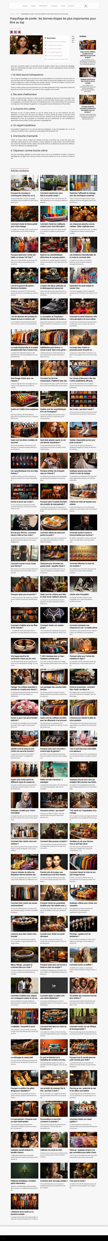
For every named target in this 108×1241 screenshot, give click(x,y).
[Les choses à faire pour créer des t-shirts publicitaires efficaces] (83, 368)
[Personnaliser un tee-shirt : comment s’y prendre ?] (54, 1109)
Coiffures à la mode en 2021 (51, 1150)
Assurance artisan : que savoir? (52, 810)
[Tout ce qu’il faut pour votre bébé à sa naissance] (83, 738)
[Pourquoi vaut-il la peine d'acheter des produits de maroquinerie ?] (54, 491)
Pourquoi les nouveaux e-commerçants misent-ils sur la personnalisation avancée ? (23, 196)
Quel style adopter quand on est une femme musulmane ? (53, 441)
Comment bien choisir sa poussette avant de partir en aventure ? (81, 350)
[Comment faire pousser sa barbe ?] (54, 831)
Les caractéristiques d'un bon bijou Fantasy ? (24, 472)
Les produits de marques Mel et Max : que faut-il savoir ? (52, 1089)
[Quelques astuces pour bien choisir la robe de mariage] (87, 72)
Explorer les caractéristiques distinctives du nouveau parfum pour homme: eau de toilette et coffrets (52, 258)
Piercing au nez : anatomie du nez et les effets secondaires (83, 1089)
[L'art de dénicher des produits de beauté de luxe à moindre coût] (24, 306)
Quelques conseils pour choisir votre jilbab (23, 812)
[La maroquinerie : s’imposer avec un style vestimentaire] (24, 1109)
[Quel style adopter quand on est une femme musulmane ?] (54, 430)
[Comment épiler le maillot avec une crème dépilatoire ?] (54, 985)
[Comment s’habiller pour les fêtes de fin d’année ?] (24, 615)
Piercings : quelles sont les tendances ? (80, 935)
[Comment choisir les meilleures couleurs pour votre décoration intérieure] (54, 214)
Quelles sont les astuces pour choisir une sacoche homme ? (22, 750)
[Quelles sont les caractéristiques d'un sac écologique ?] (54, 399)
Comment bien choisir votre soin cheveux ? (24, 842)
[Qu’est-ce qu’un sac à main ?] (24, 491)
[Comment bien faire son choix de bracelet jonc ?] (54, 1016)
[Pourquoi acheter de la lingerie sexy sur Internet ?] (54, 460)
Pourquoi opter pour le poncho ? (23, 594)
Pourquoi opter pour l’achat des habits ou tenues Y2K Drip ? (23, 256)
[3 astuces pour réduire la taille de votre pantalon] (83, 707)
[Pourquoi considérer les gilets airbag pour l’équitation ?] (24, 1078)
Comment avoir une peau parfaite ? (54, 1181)
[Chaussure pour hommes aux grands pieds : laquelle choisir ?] (54, 553)
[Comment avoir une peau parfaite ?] (54, 1170)
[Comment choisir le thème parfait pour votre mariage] (24, 214)
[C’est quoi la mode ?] (83, 1170)
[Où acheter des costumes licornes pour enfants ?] (83, 985)
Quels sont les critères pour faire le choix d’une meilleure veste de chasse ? (53, 597)
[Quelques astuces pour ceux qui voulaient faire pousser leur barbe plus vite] (83, 769)
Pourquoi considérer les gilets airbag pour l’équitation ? (22, 1089)
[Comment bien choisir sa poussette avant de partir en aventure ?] (83, 337)
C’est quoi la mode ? (78, 1181)
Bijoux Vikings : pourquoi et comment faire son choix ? (21, 966)
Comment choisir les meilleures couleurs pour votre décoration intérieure (52, 227)
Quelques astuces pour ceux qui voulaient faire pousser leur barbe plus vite (83, 782)
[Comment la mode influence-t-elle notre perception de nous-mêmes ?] (83, 306)
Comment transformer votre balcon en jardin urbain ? (51, 194)
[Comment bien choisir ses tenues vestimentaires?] (24, 893)
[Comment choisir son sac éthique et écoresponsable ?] (83, 1016)
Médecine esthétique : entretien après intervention (23, 1182)
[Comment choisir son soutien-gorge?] (54, 615)
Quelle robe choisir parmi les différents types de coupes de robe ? (22, 782)
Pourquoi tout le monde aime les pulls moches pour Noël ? (82, 1058)
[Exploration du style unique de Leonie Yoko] (83, 275)
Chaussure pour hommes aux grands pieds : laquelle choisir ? (52, 565)
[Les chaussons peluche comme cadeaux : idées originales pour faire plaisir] (83, 214)
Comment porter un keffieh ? (81, 964)
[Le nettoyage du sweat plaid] (24, 1047)
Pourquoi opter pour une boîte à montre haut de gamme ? (52, 750)
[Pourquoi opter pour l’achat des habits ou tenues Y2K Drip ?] (24, 244)
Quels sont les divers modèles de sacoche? (24, 441)
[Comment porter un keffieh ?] (83, 954)
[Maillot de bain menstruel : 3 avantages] (54, 769)
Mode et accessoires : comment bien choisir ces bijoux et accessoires (82, 690)
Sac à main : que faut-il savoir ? (82, 409)
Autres (63, 6)
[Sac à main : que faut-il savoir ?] (83, 399)
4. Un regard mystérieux (54, 52)
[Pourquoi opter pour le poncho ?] (24, 584)
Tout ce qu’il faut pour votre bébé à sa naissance (83, 750)
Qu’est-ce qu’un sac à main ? (22, 501)
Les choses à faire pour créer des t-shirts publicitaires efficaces (83, 379)
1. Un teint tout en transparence (56, 42)
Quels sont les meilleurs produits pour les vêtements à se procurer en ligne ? (88, 55)
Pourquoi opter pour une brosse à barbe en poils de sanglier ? (53, 966)
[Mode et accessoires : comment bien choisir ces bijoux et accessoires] (83, 677)
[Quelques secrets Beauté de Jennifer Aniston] (24, 1139)
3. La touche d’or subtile (54, 49)
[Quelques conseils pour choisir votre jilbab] (24, 800)
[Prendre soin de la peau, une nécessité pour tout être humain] (54, 862)
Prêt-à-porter (43, 6)
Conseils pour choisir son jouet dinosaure (52, 935)
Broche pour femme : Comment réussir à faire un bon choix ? (23, 534)
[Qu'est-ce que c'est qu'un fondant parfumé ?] (24, 707)
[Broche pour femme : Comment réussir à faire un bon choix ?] (24, 522)
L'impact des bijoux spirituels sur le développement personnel (53, 287)
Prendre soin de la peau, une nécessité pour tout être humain (53, 873)
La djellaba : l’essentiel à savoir (23, 1026)
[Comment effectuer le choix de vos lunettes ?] (83, 553)
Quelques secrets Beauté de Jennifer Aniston (22, 1151)
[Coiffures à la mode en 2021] (54, 1139)
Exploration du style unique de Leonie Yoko (82, 287)
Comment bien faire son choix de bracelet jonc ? (53, 1028)
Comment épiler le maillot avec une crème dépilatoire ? (52, 997)
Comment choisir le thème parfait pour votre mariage (24, 225)
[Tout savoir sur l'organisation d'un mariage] (83, 800)
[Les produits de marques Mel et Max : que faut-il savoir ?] (54, 1078)
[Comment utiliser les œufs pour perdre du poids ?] (54, 522)
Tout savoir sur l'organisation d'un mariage (83, 812)
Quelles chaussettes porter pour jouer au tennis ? (82, 441)
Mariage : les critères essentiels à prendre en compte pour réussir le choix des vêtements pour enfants (24, 690)
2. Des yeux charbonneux (54, 45)
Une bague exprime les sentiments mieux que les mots (23, 657)
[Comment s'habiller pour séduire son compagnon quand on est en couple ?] (24, 985)
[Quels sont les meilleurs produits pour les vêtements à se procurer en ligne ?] (87, 45)
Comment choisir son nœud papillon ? (81, 1120)
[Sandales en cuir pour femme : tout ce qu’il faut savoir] (83, 831)
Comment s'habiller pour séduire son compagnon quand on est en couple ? (24, 998)
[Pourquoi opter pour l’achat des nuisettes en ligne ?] (83, 646)
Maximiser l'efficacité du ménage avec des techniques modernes (82, 194)
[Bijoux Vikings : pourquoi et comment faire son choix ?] (24, 954)
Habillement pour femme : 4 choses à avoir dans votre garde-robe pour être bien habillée (53, 350)
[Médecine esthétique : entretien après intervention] (24, 1170)
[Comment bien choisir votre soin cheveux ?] (24, 831)
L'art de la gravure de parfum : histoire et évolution (22, 287)
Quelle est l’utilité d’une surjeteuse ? (24, 410)
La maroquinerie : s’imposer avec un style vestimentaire (24, 1120)
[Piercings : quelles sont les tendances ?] (83, 923)
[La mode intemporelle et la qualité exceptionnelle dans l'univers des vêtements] (24, 337)
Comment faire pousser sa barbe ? (53, 841)
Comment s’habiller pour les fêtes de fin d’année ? (24, 626)
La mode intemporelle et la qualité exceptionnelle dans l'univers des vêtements (24, 350)
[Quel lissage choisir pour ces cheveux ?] (24, 368)
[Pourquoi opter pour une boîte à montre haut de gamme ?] (54, 738)
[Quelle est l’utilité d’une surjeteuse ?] (24, 399)
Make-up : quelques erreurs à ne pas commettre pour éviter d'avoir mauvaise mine (83, 1152)
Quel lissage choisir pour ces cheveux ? (22, 379)
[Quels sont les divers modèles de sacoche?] (24, 430)
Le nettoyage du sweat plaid (22, 1057)
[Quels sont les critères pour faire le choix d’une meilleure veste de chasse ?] (54, 584)
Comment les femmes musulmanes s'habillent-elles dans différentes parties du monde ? (54, 381)
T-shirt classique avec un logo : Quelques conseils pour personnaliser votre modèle (52, 659)
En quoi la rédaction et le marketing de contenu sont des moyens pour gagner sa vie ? (52, 1060)
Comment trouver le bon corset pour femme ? (23, 565)
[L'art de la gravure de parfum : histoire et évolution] (24, 275)
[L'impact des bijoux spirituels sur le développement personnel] (54, 275)
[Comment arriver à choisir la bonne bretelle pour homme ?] (83, 522)
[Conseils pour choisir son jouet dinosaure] (54, 923)
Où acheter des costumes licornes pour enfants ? (83, 997)
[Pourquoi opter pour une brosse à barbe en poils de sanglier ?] (54, 954)
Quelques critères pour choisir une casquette (83, 904)
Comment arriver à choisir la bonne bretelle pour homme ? (81, 534)
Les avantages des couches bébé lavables (53, 688)
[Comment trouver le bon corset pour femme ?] (24, 553)
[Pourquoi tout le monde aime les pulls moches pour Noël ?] (83, 1047)
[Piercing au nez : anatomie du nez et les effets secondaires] (83, 1078)
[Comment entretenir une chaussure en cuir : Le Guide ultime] (83, 615)
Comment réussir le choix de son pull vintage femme (83, 873)
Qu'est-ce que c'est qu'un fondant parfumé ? (24, 719)
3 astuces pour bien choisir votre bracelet (23, 935)
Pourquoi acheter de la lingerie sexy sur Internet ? (52, 472)
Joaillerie (25, 6)
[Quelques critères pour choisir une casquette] (83, 893)
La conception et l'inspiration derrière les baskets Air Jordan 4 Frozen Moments (53, 319)
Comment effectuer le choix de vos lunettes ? (82, 565)
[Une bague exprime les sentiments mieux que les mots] (24, 646)
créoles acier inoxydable (79, 594)
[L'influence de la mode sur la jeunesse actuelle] (24, 1201)
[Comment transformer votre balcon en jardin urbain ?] (54, 183)
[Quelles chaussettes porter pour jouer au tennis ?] (83, 430)
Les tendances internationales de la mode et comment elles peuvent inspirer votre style (83, 257)
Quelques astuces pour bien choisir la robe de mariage (87, 81)
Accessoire (54, 6)
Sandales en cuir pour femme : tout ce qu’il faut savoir (82, 842)
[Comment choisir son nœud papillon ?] (83, 1109)
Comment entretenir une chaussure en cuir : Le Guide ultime (83, 626)
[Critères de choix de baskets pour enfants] (83, 491)
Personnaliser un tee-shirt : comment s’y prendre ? (51, 1120)
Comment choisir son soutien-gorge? (52, 626)
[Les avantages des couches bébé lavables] (54, 677)
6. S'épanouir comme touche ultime (57, 59)
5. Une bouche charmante (55, 56)
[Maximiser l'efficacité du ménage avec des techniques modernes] (83, 183)
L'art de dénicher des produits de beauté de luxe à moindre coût (24, 318)
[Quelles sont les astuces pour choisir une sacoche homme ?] (24, 738)
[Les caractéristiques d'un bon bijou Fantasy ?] (24, 460)
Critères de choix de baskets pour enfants (83, 503)
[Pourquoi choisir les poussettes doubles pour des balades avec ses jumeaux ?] (87, 99)
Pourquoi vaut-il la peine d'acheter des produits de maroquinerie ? (53, 503)
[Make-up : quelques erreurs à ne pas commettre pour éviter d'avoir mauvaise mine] (83, 1139)
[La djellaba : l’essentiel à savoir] (24, 1016)
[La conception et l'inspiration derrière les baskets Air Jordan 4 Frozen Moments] (54, 306)
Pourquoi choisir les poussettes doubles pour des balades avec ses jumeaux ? (88, 109)
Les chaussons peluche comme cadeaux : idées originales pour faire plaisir (82, 227)
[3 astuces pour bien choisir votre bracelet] (24, 923)
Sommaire (51, 38)
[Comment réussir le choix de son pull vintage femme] (83, 862)
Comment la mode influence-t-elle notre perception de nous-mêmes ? (83, 319)
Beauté (33, 6)
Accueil (12, 14)
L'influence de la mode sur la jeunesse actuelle (22, 1213)
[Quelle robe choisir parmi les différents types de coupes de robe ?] (24, 769)
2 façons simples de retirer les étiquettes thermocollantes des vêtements (23, 875)
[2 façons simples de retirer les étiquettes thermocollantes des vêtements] (24, 862)
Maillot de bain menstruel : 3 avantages (51, 781)
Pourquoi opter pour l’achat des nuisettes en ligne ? (82, 657)
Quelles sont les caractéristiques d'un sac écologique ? (53, 410)
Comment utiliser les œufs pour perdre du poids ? (52, 534)
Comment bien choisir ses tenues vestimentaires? (24, 904)
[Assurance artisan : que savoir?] (54, 800)
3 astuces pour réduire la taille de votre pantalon (83, 719)
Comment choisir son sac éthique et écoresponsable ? (83, 1028)
